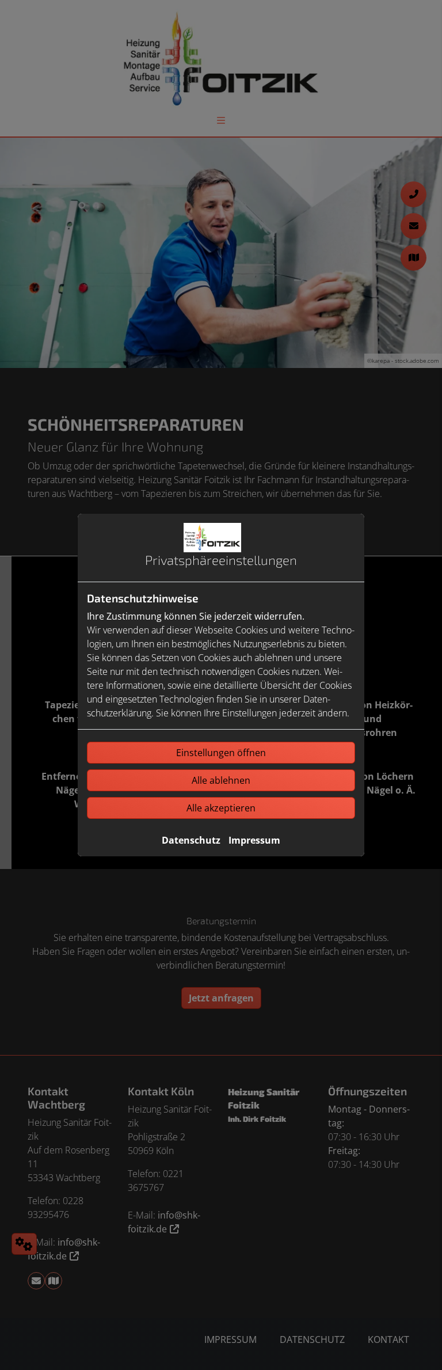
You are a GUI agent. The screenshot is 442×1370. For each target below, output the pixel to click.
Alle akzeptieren (221, 808)
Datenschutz (191, 840)
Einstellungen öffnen (221, 752)
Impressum (254, 840)
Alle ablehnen (221, 780)
